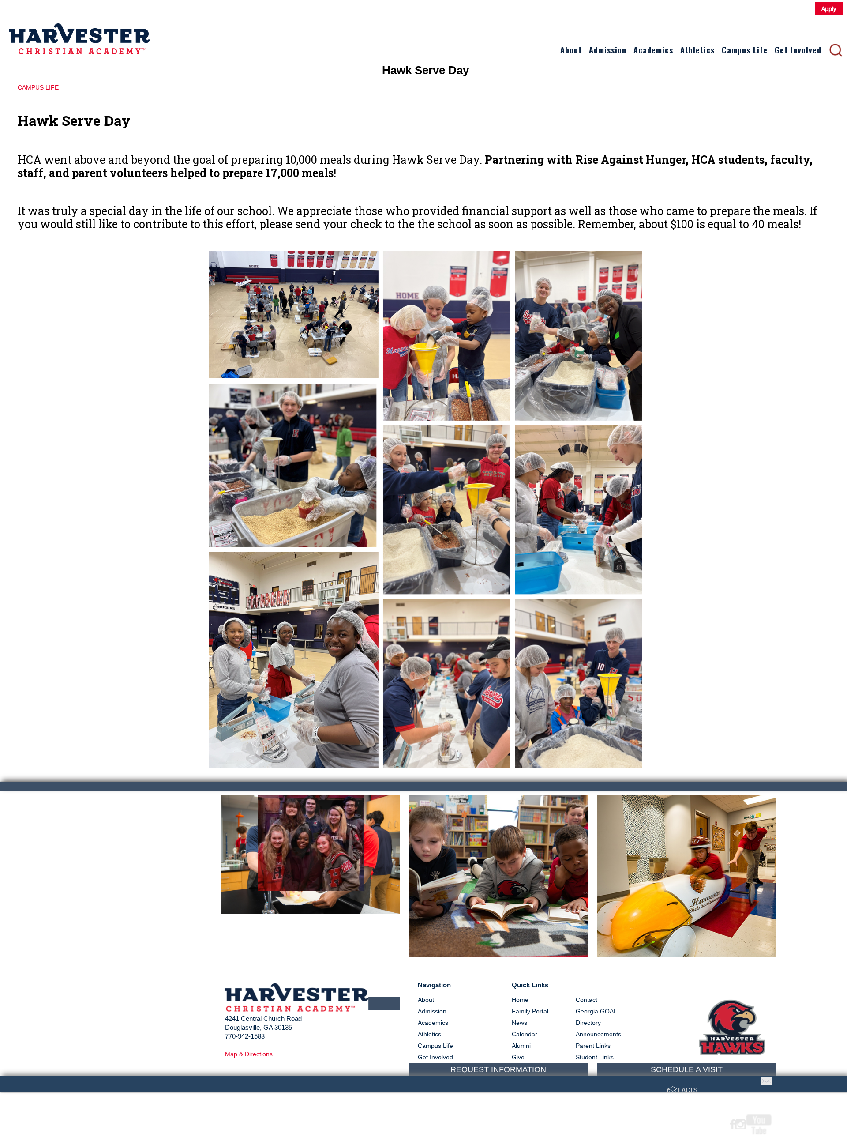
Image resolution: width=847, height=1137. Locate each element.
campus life (435, 1045)
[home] (79, 32)
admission (432, 1011)
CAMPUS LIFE (38, 87)
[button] (571, 50)
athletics (429, 1034)
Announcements (598, 1034)
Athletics (697, 50)
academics (433, 1022)
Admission (607, 50)
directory (588, 1022)
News (519, 1022)
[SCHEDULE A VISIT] (686, 854)
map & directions (249, 1054)
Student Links (595, 1057)
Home (520, 999)
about (426, 999)
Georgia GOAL (596, 1011)
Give (518, 1057)
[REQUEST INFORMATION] (498, 808)
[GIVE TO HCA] (310, 854)
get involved (435, 1057)
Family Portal (530, 1011)
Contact (586, 999)
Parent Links (593, 1045)
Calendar (524, 1034)
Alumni (521, 1045)
